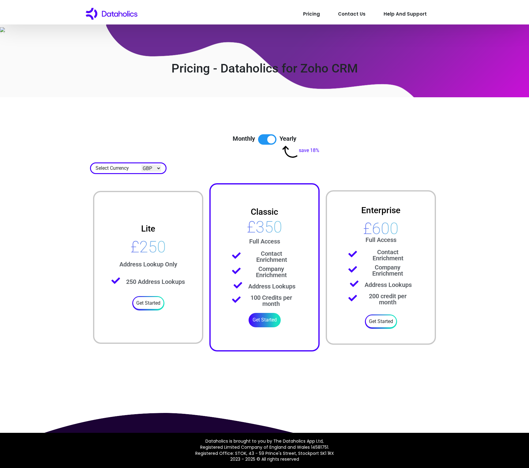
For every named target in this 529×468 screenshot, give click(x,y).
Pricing (311, 14)
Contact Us (352, 14)
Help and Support (405, 14)
